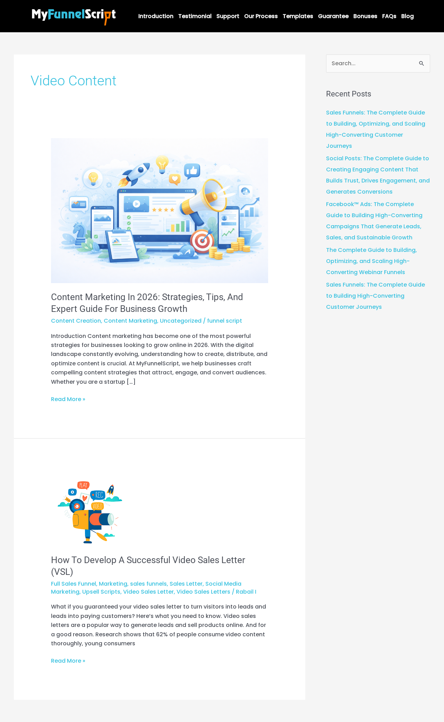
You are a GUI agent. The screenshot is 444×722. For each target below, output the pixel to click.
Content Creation (76, 321)
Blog (407, 16)
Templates (298, 16)
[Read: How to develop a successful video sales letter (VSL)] (90, 507)
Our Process (261, 16)
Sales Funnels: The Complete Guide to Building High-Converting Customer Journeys (375, 296)
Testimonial (195, 16)
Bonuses (365, 16)
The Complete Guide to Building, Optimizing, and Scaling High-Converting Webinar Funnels (371, 261)
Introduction (155, 16)
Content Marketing (130, 321)
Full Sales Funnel (73, 584)
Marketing (113, 584)
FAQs (389, 16)
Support (227, 16)
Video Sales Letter (148, 592)
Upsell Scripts (101, 592)
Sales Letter (186, 584)
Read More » (68, 399)
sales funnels (148, 584)
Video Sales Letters (203, 592)
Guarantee (333, 16)
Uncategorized (181, 321)
